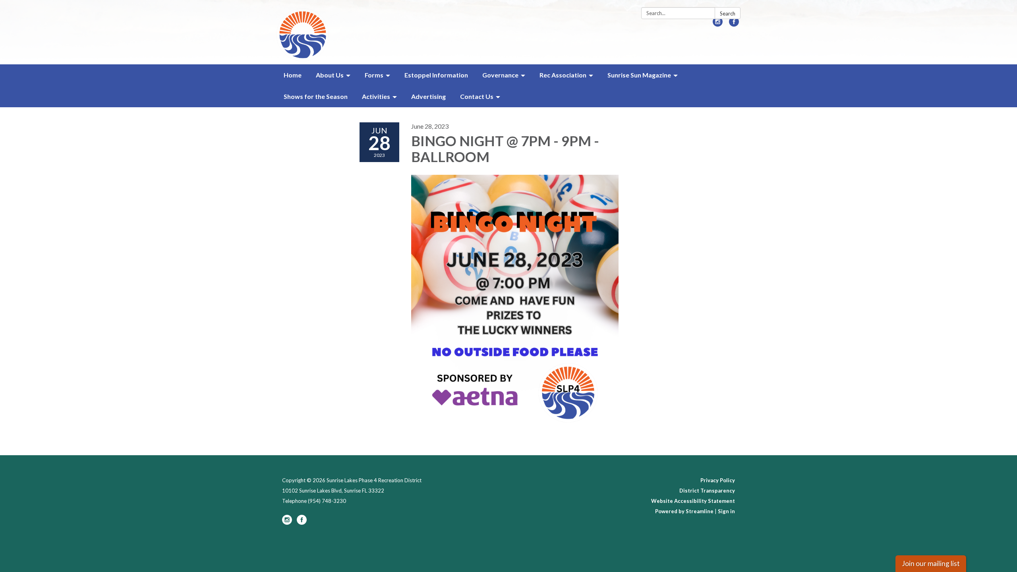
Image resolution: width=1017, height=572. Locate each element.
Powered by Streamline (684, 511)
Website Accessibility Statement (693, 501)
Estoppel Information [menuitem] (436, 75)
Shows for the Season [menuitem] (316, 96)
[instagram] (718, 24)
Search (727, 13)
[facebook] (734, 24)
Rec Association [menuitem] (562, 75)
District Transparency (707, 490)
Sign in (726, 511)
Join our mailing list (931, 563)
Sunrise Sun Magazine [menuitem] (639, 75)
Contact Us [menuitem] (476, 96)
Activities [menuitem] (376, 96)
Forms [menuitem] (374, 75)
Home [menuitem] (293, 75)
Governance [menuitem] (500, 75)
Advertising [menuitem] (428, 96)
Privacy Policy (717, 480)
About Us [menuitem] (330, 75)
